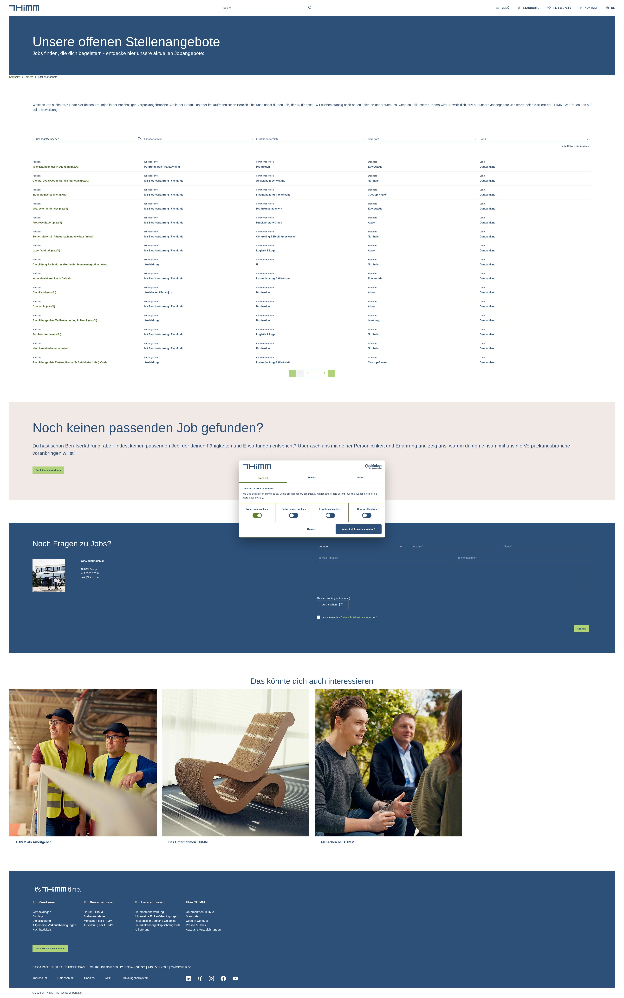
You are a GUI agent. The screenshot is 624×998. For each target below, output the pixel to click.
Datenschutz (65, 978)
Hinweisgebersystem (135, 978)
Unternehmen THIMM (200, 912)
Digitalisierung (41, 920)
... (316, 373)
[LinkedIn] (188, 978)
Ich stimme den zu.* (350, 617)
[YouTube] (235, 978)
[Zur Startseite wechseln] (24, 8)
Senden (581, 628)
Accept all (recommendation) (358, 529)
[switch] (293, 515)
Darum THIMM (93, 912)
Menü (505, 8)
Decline (311, 529)
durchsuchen (329, 604)
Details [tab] (312, 477)
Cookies (89, 978)
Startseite (14, 77)
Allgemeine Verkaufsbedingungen (54, 925)
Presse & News (196, 925)
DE (613, 8)
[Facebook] (223, 978)
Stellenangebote (94, 916)
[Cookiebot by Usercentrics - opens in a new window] (367, 466)
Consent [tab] (263, 478)
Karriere (28, 77)
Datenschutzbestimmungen (356, 617)
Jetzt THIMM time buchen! (50, 948)
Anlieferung (142, 929)
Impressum (39, 978)
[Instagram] (211, 978)
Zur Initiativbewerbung (48, 470)
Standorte (192, 916)
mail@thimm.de (181, 967)
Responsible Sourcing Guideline (155, 920)
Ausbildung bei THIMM (98, 925)
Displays (38, 916)
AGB (108, 978)
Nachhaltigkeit (41, 929)
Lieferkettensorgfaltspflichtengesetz (158, 925)
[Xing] (200, 978)
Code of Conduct (197, 920)
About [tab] (360, 477)
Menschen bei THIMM (98, 920)
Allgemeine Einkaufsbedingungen (156, 916)
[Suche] (310, 7)
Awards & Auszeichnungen (203, 929)
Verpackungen (41, 912)
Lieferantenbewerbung (149, 912)
